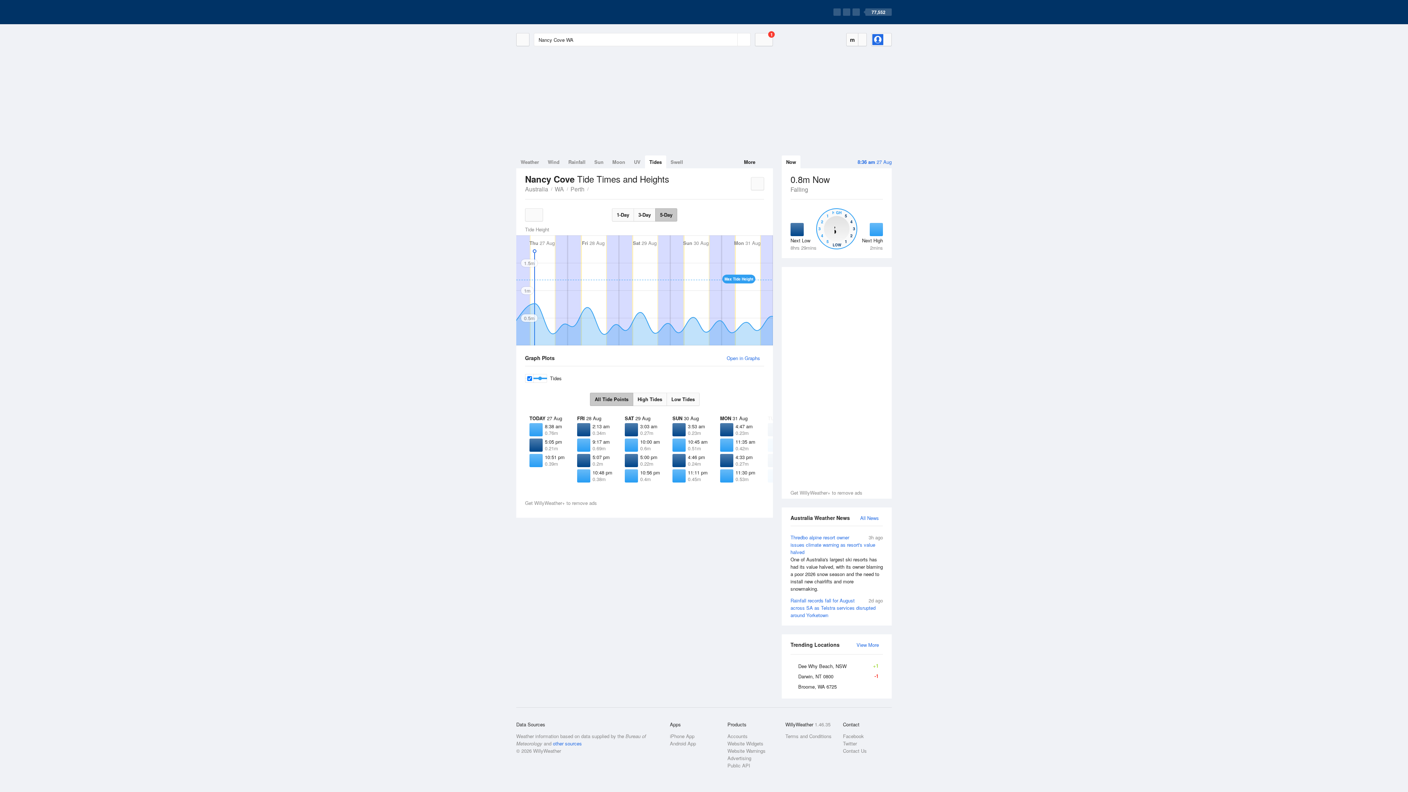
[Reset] (731, 40)
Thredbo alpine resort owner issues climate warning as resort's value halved (837, 563)
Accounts (737, 736)
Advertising (739, 758)
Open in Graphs (743, 358)
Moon (618, 161)
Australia (536, 189)
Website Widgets (745, 743)
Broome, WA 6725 (817, 686)
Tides (655, 161)
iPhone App (682, 736)
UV (637, 161)
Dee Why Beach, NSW (838, 666)
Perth (577, 189)
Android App (683, 743)
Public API (738, 765)
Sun (599, 161)
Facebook (853, 736)
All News (869, 517)
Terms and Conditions (808, 736)
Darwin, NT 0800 (838, 676)
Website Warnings (746, 750)
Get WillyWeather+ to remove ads (826, 492)
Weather (530, 161)
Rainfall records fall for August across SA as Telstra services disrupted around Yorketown (837, 608)
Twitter (850, 743)
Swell (677, 161)
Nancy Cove (592, 188)
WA (559, 189)
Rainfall (577, 161)
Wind (554, 161)
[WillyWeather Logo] (550, 12)
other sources (567, 743)
